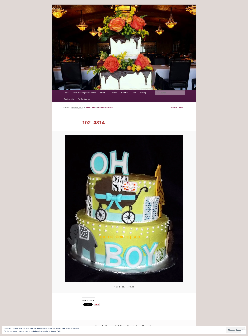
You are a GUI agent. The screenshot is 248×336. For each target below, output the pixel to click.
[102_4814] (124, 208)
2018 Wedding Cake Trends (84, 92)
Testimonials (69, 99)
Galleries (124, 92)
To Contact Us (84, 99)
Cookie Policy (56, 331)
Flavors (114, 92)
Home (66, 92)
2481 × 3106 (91, 108)
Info (134, 92)
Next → (182, 108)
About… (103, 92)
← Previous (172, 108)
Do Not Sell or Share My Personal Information (134, 326)
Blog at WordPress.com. (105, 326)
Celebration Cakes (105, 108)
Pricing (143, 92)
